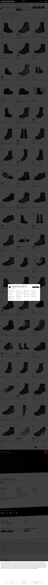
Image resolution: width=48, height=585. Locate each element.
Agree (11, 582)
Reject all (24, 582)
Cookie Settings (16, 568)
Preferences (37, 582)
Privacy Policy (35, 568)
